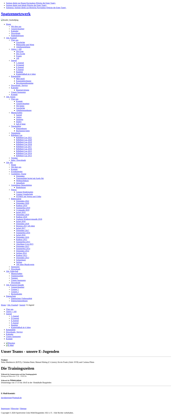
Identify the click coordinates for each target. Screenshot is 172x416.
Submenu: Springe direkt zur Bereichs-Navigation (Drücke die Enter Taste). (36, 8)
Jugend (22, 305)
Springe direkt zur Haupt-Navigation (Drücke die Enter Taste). (31, 3)
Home (3, 305)
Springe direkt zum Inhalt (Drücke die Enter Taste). (26, 5)
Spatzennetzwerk (16, 13)
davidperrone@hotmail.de (11, 398)
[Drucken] (10, 343)
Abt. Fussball (12, 305)
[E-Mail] (10, 345)
